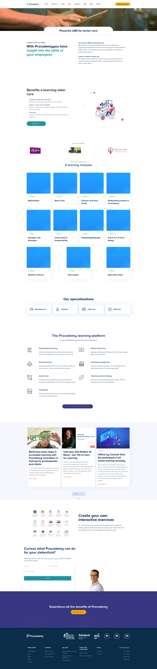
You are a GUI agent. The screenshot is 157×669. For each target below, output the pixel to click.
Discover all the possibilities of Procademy (77, 406)
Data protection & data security (69, 652)
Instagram (100, 654)
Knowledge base (50, 654)
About (91, 4)
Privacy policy (66, 660)
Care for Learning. (104, 59)
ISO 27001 (126, 654)
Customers (77, 4)
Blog (85, 4)
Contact (98, 4)
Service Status (49, 657)
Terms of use (83, 653)
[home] (34, 4)
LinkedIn (99, 651)
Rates (63, 4)
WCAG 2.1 (126, 659)
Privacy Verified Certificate (67, 656)
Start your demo (122, 4)
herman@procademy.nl (52, 558)
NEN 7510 (126, 657)
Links (69, 4)
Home (46, 4)
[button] (54, 4)
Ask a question (49, 651)
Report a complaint (85, 656)
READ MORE (33, 478)
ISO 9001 (126, 651)
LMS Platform (32, 651)
